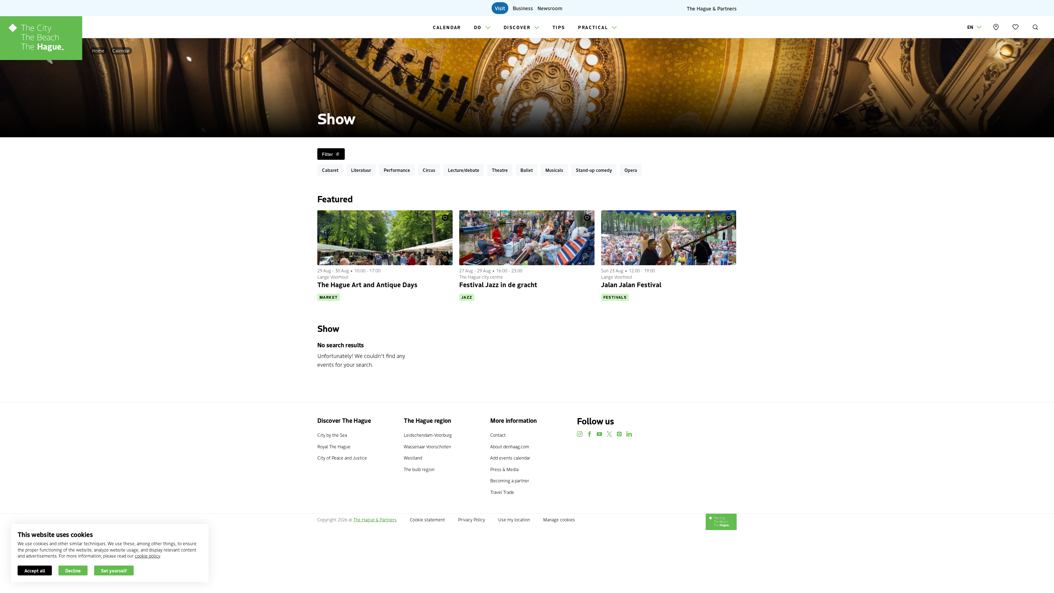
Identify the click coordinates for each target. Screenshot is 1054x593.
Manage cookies (559, 519)
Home (98, 50)
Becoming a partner (509, 480)
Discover (518, 27)
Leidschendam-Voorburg (428, 435)
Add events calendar (510, 458)
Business (523, 8)
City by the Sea (332, 435)
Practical (594, 27)
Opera (630, 170)
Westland (413, 458)
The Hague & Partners (712, 8)
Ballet (526, 170)
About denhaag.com (509, 446)
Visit (500, 8)
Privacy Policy (471, 519)
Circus (429, 170)
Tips (559, 27)
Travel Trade (502, 492)
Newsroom (549, 8)
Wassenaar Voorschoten (427, 446)
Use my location (514, 519)
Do (478, 27)
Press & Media (504, 469)
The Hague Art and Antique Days (367, 284)
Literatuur (361, 170)
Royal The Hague (334, 446)
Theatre (500, 170)
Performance (397, 170)
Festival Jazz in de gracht (498, 284)
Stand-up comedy (594, 170)
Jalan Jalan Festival (631, 284)
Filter (327, 154)
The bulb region (419, 469)
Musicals (554, 170)
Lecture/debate (463, 170)
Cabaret (330, 170)
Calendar (447, 27)
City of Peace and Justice (342, 458)
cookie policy (147, 556)
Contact (498, 435)
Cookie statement (427, 519)
